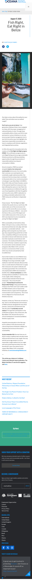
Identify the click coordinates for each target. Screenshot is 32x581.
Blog (6, 11)
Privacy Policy (5, 508)
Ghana (3, 540)
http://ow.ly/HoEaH (10, 571)
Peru (3, 535)
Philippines (5, 531)
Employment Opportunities (9, 502)
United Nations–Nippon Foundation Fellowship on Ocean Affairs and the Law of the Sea (15, 385)
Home (3, 11)
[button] (3, 46)
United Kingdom (6, 522)
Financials (4, 506)
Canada (4, 529)
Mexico (4, 538)
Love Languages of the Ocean (11, 408)
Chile (3, 526)
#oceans (14, 564)
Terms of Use (5, 510)
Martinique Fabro (10, 42)
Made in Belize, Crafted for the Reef (13, 398)
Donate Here (16, 465)
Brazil (3, 533)
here (6, 364)
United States (5, 520)
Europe (4, 524)
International (5, 517)
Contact (4, 504)
